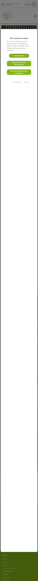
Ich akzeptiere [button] (19, 55)
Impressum (26, 82)
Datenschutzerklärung (16, 82)
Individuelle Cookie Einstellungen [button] (19, 63)
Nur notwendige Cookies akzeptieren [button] (19, 72)
